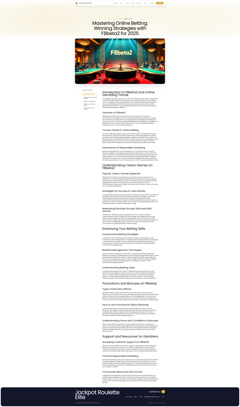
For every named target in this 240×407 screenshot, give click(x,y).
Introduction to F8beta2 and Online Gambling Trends (89, 94)
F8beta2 (104, 102)
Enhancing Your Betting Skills (90, 101)
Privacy (155, 402)
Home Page (129, 397)
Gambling (110, 18)
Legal (163, 402)
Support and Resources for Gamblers (89, 108)
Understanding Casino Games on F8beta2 (90, 98)
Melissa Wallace (129, 18)
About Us (151, 402)
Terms (159, 402)
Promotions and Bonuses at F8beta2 (89, 104)
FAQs (140, 397)
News (135, 397)
